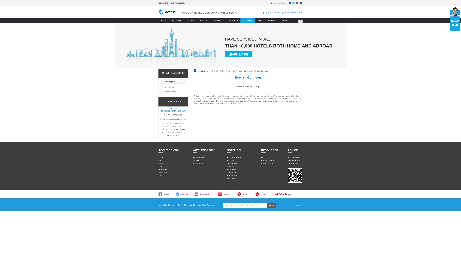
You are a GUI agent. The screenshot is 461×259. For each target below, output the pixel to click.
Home (163, 20)
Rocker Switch (231, 169)
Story (160, 160)
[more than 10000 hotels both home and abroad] (230, 45)
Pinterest (264, 194)
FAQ (285, 3)
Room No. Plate (232, 175)
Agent (260, 20)
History (160, 157)
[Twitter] (293, 5)
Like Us (166, 194)
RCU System (231, 160)
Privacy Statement (294, 157)
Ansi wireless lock (198, 160)
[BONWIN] (167, 14)
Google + (246, 194)
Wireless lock (219, 20)
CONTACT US (277, 3)
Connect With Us (205, 194)
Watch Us (227, 194)
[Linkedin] (301, 5)
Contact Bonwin (293, 163)
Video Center (162, 172)
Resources (272, 20)
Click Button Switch (233, 163)
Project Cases (170, 92)
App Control (231, 178)
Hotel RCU (233, 20)
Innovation (190, 20)
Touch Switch (231, 166)
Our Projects (248, 20)
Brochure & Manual (267, 160)
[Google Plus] (297, 5)
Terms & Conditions (294, 160)
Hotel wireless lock (199, 157)
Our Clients (169, 87)
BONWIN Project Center (221, 71)
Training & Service (267, 163)
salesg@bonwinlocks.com (289, 12)
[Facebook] (290, 5)
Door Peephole (232, 172)
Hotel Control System (234, 157)
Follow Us (184, 194)
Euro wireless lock (199, 163)
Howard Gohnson (261, 71)
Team (160, 166)
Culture (160, 163)
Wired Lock (203, 20)
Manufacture (176, 20)
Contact (284, 20)
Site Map (299, 205)
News (160, 175)
